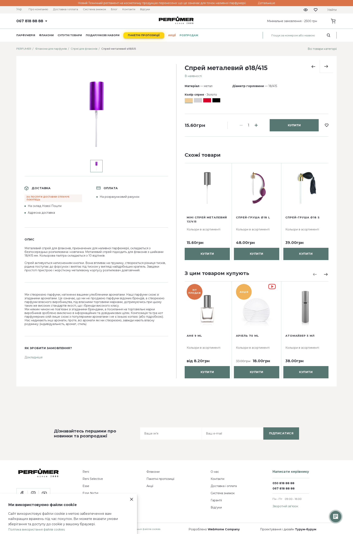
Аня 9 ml (194, 335)
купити (294, 125)
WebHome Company (224, 529)
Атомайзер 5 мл (300, 335)
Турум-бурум (305, 529)
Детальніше (266, 3)
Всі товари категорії (322, 49)
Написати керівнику (291, 472)
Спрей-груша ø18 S (302, 217)
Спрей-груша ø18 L (253, 217)
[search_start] (328, 35)
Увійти (332, 10)
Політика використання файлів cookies (36, 529)
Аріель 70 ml (247, 335)
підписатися (281, 433)
